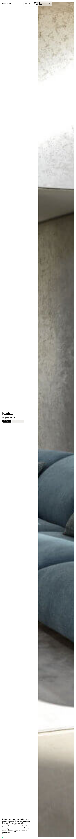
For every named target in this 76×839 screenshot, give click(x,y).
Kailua (10, 3)
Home (3, 3)
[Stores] (50, 3)
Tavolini (6, 3)
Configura (6, 421)
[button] (26, 3)
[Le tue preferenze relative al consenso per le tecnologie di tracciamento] (2, 837)
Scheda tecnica (18, 421)
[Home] (38, 3)
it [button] (47, 3)
